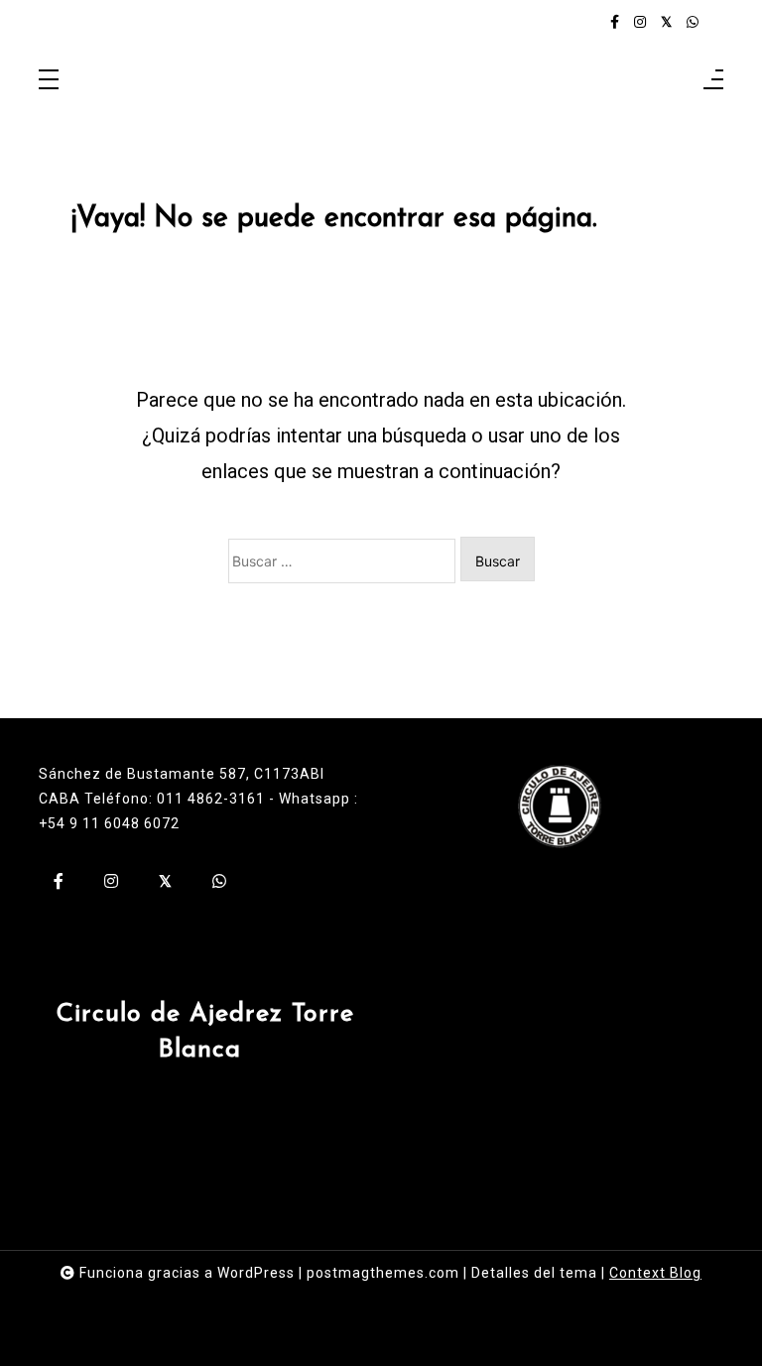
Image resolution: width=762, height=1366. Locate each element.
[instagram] (640, 22)
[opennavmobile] (713, 81)
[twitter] (666, 22)
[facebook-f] (614, 22)
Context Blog (655, 1273)
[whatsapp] (692, 22)
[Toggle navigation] (49, 81)
